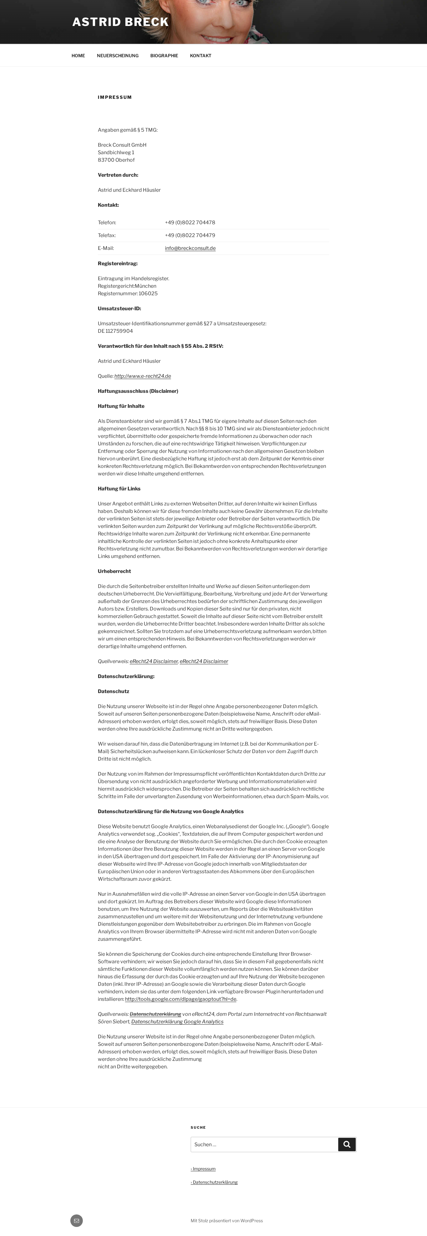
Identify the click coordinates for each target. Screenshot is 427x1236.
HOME (78, 55)
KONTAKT (200, 55)
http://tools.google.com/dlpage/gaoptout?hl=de (180, 999)
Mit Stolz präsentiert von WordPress (227, 1220)
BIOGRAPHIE (164, 55)
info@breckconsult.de (190, 248)
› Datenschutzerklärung (214, 1182)
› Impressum (203, 1168)
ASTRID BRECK (120, 22)
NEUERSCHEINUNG (117, 55)
